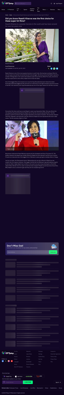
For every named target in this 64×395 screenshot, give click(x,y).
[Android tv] (29, 376)
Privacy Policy (54, 359)
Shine (46, 388)
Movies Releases (30, 364)
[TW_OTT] (6, 361)
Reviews (28, 356)
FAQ (51, 361)
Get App (40, 359)
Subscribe (53, 252)
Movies (16, 356)
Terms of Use (53, 356)
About (39, 361)
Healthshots (53, 388)
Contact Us (53, 351)
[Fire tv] (39, 376)
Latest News (29, 354)
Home (15, 354)
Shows (15, 359)
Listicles (28, 359)
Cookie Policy (41, 356)
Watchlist (28, 351)
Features (28, 366)
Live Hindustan (24, 388)
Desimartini (40, 388)
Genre (15, 364)
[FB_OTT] (3, 361)
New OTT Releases (18, 366)
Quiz (39, 364)
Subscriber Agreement (56, 354)
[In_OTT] (9, 361)
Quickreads (28, 361)
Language (16, 361)
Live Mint (32, 388)
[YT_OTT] (12, 361)
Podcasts (40, 351)
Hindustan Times (13, 388)
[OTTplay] (8, 3)
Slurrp (60, 388)
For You (16, 351)
